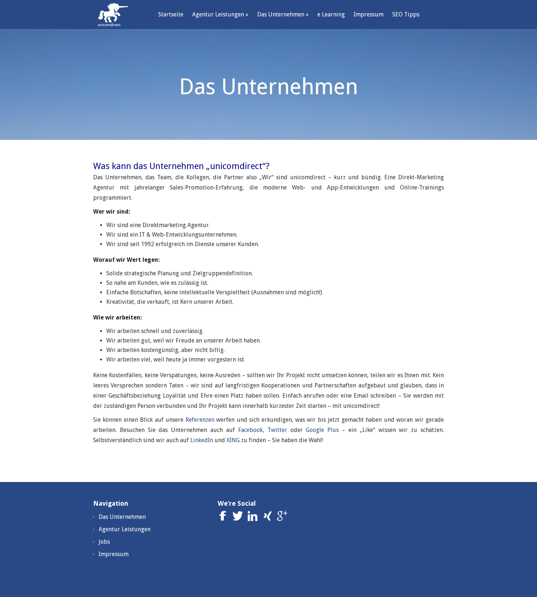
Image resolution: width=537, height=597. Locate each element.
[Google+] (281, 519)
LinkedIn (201, 440)
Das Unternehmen (283, 15)
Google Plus (322, 429)
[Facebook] (224, 519)
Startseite (170, 15)
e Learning (331, 15)
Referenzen (200, 419)
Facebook (250, 429)
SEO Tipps (405, 15)
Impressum (369, 15)
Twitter (277, 429)
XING (233, 440)
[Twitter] (238, 519)
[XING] (268, 519)
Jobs (104, 541)
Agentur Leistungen (220, 15)
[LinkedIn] (253, 519)
